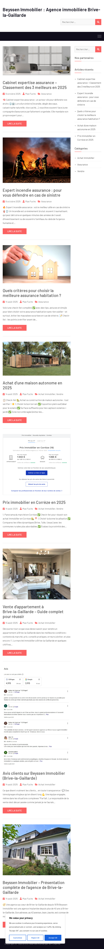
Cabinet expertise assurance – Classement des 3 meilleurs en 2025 (35, 85)
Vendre (59, 394)
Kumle (41, 943)
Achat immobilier (46, 394)
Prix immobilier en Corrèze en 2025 (34, 502)
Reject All (35, 938)
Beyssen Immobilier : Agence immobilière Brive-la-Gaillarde (51, 12)
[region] (35, 928)
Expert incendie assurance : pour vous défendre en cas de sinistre (32, 192)
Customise (17, 938)
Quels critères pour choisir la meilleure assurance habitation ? (32, 293)
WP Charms (54, 943)
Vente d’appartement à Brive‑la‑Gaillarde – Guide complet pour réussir (33, 611)
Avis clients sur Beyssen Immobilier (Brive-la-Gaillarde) (34, 775)
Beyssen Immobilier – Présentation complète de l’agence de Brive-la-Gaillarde (33, 887)
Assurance (46, 93)
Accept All (53, 938)
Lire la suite (14, 123)
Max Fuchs (30, 93)
